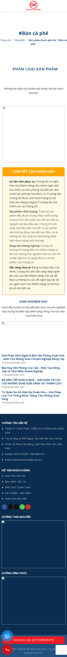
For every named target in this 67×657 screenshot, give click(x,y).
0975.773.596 (21, 454)
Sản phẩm (19, 40)
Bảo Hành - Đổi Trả (15, 481)
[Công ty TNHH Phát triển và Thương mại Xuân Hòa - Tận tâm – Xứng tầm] (33, 5)
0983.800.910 (37, 454)
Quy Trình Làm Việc (15, 475)
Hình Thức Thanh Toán (17, 487)
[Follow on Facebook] (4, 507)
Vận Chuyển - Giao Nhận (18, 492)
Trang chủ (5, 40)
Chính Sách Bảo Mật (16, 498)
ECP (41, 652)
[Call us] (22, 507)
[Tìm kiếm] (3, 5)
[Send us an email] (16, 507)
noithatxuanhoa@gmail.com (27, 459)
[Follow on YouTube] (28, 507)
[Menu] (63, 6)
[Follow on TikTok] (10, 507)
